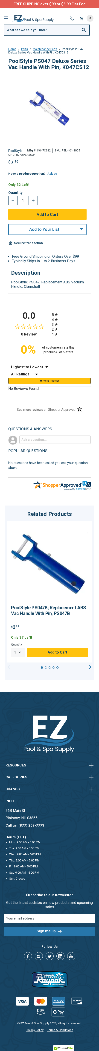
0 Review (35, 334)
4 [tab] (53, 667)
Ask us (52, 173)
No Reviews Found (23, 388)
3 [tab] (50, 667)
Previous (9, 667)
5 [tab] (57, 667)
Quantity (15, 193)
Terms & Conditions (60, 1030)
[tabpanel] (49, 591)
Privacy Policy (35, 1030)
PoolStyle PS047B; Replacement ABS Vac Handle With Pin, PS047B (48, 610)
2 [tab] (46, 667)
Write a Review (49, 380)
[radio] (71, 314)
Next (89, 667)
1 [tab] (42, 667)
